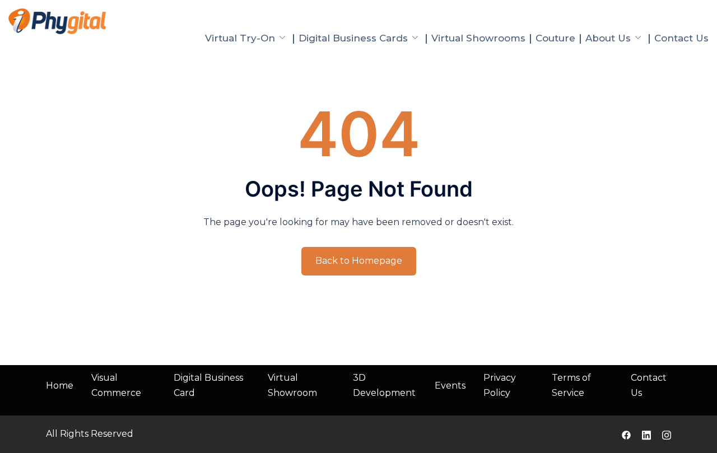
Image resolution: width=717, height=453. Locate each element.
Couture (555, 38)
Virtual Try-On (240, 38)
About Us (608, 38)
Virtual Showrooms (478, 38)
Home (59, 385)
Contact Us (681, 38)
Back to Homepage (358, 260)
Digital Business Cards (353, 38)
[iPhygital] (57, 20)
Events (450, 385)
